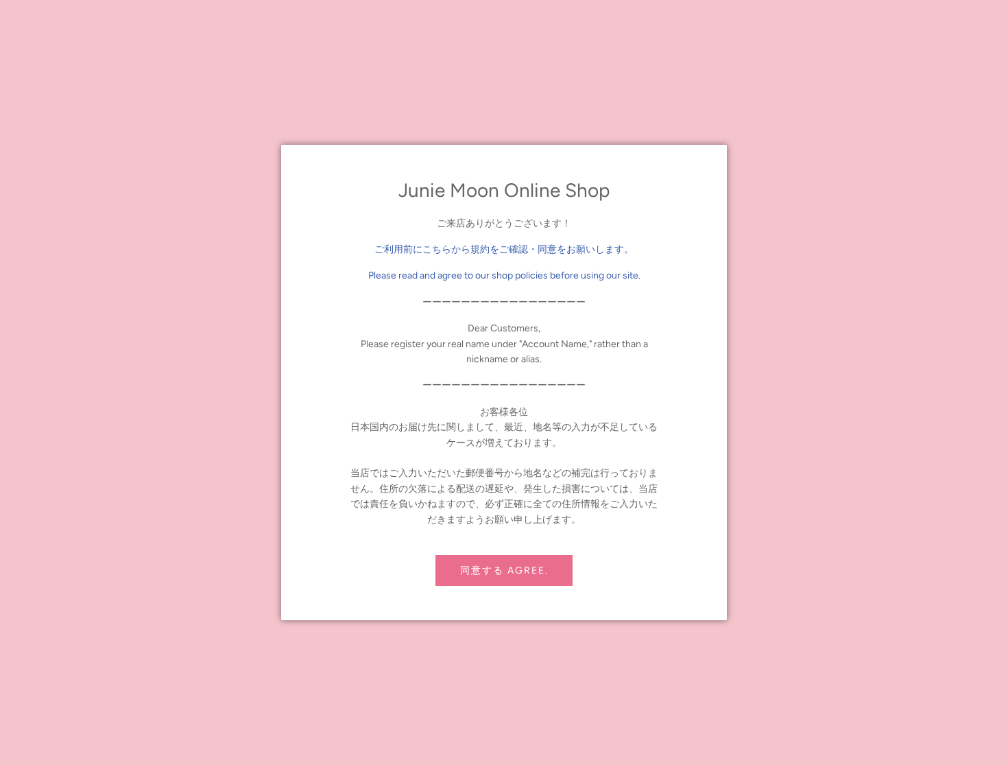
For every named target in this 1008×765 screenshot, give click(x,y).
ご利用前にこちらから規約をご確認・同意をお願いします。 (504, 249)
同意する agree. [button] (504, 570)
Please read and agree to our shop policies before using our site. (504, 275)
